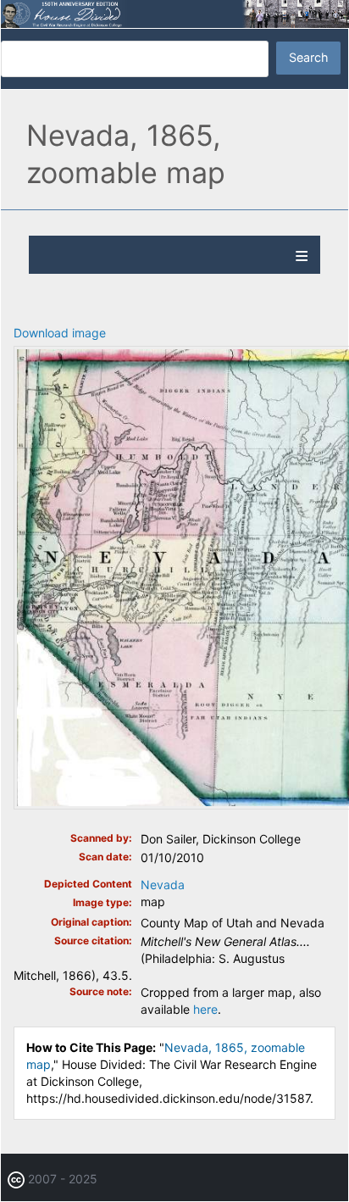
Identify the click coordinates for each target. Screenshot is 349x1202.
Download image (60, 333)
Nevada (163, 884)
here (205, 1009)
